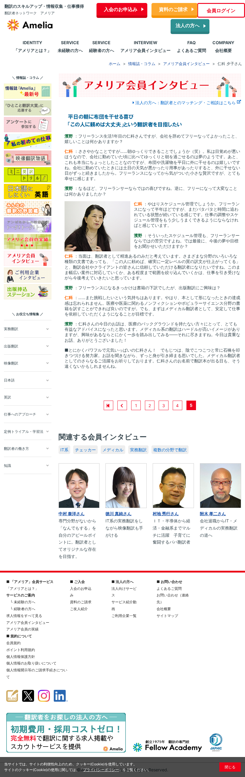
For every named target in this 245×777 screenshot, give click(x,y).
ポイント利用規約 (20, 649)
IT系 (64, 449)
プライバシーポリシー (101, 769)
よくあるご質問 (169, 588)
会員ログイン (221, 10)
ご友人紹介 (79, 609)
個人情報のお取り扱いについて (31, 663)
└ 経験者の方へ (22, 609)
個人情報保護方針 (20, 656)
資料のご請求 (173, 9)
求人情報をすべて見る (24, 615)
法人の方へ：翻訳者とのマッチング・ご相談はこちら (185, 102)
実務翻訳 (138, 449)
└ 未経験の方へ (22, 602)
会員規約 (13, 643)
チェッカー (85, 449)
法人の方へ (188, 25)
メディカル (112, 449)
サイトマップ (167, 615)
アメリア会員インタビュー (27, 622)
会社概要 (164, 609)
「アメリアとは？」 (22, 588)
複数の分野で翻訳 (170, 449)
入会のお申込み (120, 9)
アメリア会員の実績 (22, 629)
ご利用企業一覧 (124, 615)
